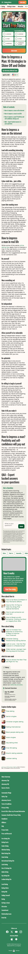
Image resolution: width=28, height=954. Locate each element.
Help (3, 826)
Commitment (5, 910)
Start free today (10, 589)
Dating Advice (7, 2)
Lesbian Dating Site (6, 879)
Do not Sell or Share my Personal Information (13, 811)
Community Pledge (6, 793)
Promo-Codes (5, 830)
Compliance (4, 819)
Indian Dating (5, 872)
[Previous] (1, 6)
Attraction (20, 6)
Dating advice (10, 767)
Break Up (4, 917)
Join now (22, 2)
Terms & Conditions (6, 804)
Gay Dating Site (5, 875)
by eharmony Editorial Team (10, 70)
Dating (3, 6)
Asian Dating (5, 857)
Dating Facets (5, 842)
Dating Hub (4, 891)
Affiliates (4, 822)
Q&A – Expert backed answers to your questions (13, 123)
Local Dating (5, 884)
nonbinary (9, 43)
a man (8, 39)
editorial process (16, 685)
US (15, 75)
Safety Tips (4, 796)
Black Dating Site (6, 853)
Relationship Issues (6, 914)
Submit (21, 526)
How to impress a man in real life (13, 113)
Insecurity (18, 553)
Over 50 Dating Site (7, 868)
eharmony (4, 767)
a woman (8, 34)
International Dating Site (8, 861)
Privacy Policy (5, 807)
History (7, 667)
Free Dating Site (6, 838)
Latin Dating (5, 864)
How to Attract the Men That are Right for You (16, 660)
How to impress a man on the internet (14, 110)
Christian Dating (6, 849)
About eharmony (6, 776)
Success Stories (6, 788)
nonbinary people (21, 43)
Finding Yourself (6, 895)
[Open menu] (2, 2)
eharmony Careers (6, 800)
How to (11, 553)
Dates (4, 553)
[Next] (27, 6)
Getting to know (11, 6)
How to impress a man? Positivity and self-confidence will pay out (14, 118)
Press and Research (7, 833)
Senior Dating (5, 846)
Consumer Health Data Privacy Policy (11, 815)
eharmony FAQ (5, 784)
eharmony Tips (5, 780)
